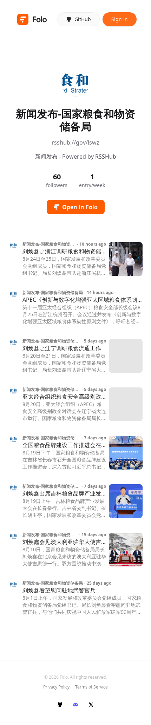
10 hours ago (92, 244)
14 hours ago (100, 292)
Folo (64, 677)
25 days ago (99, 583)
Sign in (119, 19)
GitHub (82, 19)
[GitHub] (60, 704)
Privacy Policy (56, 687)
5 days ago (95, 341)
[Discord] (75, 704)
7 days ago (95, 438)
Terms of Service (91, 687)
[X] (91, 704)
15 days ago (93, 535)
